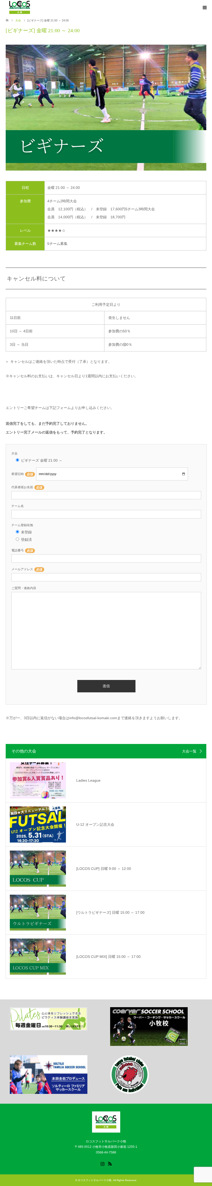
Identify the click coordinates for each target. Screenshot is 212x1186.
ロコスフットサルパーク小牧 (94, 1180)
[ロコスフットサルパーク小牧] (106, 1130)
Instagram (102, 1163)
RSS (110, 1163)
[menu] (204, 7)
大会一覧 (189, 751)
